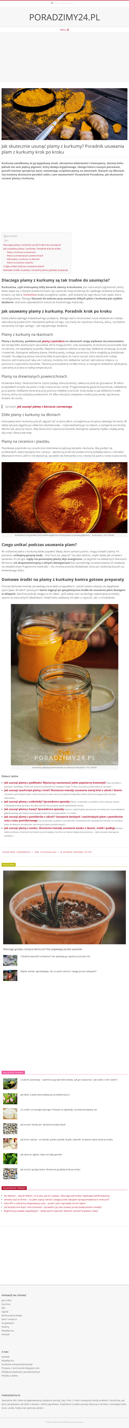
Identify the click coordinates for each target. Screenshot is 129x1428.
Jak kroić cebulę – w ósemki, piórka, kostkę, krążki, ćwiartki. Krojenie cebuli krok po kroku (66, 1139)
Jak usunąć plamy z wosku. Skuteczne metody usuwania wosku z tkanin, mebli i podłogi (59, 828)
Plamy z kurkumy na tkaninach (21, 252)
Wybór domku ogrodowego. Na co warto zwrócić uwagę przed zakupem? (58, 971)
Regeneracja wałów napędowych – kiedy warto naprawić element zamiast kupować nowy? (51, 1210)
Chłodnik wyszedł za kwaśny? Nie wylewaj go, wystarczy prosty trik (55, 956)
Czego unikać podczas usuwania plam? (23, 266)
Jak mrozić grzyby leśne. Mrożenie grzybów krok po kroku (50, 1169)
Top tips (88, 852)
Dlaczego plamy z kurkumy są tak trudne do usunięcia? (32, 244)
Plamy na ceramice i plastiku (20, 262)
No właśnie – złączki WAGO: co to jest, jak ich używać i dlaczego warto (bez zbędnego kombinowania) (57, 1195)
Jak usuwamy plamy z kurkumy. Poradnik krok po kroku (32, 248)
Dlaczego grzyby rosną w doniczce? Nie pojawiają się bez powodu (42, 949)
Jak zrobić (67, 852)
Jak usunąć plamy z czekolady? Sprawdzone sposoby (37, 801)
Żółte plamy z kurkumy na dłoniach (23, 259)
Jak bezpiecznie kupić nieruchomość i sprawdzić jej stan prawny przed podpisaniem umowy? (53, 1207)
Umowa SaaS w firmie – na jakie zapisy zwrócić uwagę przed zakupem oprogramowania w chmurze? (56, 1199)
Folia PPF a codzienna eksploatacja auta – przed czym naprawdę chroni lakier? (45, 1203)
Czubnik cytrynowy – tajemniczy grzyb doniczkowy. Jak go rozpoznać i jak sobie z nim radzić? (69, 1079)
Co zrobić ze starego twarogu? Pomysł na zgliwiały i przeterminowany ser (58, 1109)
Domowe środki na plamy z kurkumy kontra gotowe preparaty (35, 270)
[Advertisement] (64, 57)
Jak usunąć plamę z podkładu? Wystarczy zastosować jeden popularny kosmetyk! (55, 782)
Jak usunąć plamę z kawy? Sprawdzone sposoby (34, 809)
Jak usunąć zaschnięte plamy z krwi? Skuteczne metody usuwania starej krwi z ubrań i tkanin (63, 790)
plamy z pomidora (53, 341)
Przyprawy (78, 852)
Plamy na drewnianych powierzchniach (25, 255)
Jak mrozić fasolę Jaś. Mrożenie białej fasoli (43, 1124)
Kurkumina (29, 294)
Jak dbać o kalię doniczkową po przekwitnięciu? (45, 1094)
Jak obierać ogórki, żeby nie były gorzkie (41, 1154)
